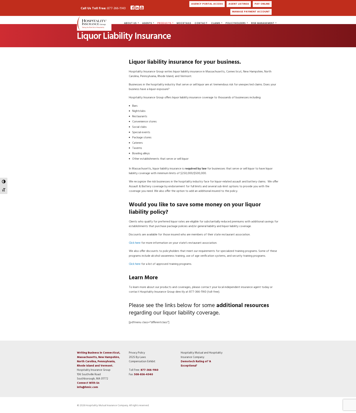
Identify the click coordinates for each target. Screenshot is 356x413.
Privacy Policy (137, 353)
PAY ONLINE (262, 4)
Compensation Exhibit (142, 361)
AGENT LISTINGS (238, 4)
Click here (135, 243)
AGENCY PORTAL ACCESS (207, 4)
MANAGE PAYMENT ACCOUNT (251, 12)
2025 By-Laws (137, 357)
